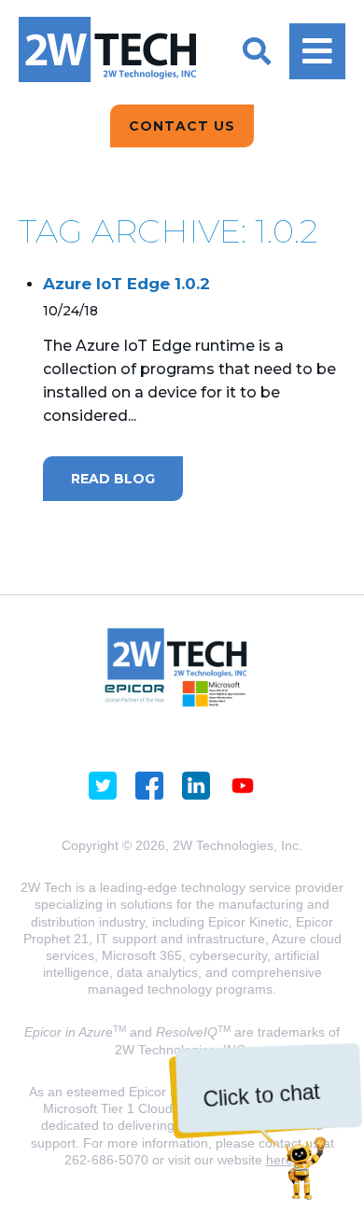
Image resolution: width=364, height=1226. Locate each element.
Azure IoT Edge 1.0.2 (126, 283)
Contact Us (182, 126)
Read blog (113, 478)
